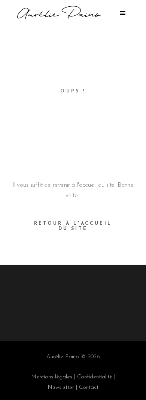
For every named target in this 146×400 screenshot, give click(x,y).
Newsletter (61, 387)
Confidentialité (94, 377)
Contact (88, 387)
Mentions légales (51, 377)
